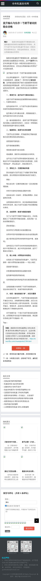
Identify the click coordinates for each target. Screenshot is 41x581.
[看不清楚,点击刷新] (7, 531)
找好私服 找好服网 (11, 404)
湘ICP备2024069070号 (23, 576)
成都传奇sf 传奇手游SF (12, 387)
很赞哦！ (19, 348)
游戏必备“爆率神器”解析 (13, 381)
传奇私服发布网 (20, 3)
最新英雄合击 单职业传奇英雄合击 (16, 401)
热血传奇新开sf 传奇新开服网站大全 (17, 390)
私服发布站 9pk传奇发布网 (14, 384)
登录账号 (16, 506)
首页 (28, 17)
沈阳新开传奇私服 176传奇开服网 (16, 392)
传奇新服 (35, 17)
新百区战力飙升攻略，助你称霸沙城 (23, 354)
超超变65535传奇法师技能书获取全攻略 (18, 398)
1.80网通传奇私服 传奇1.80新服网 (16, 407)
